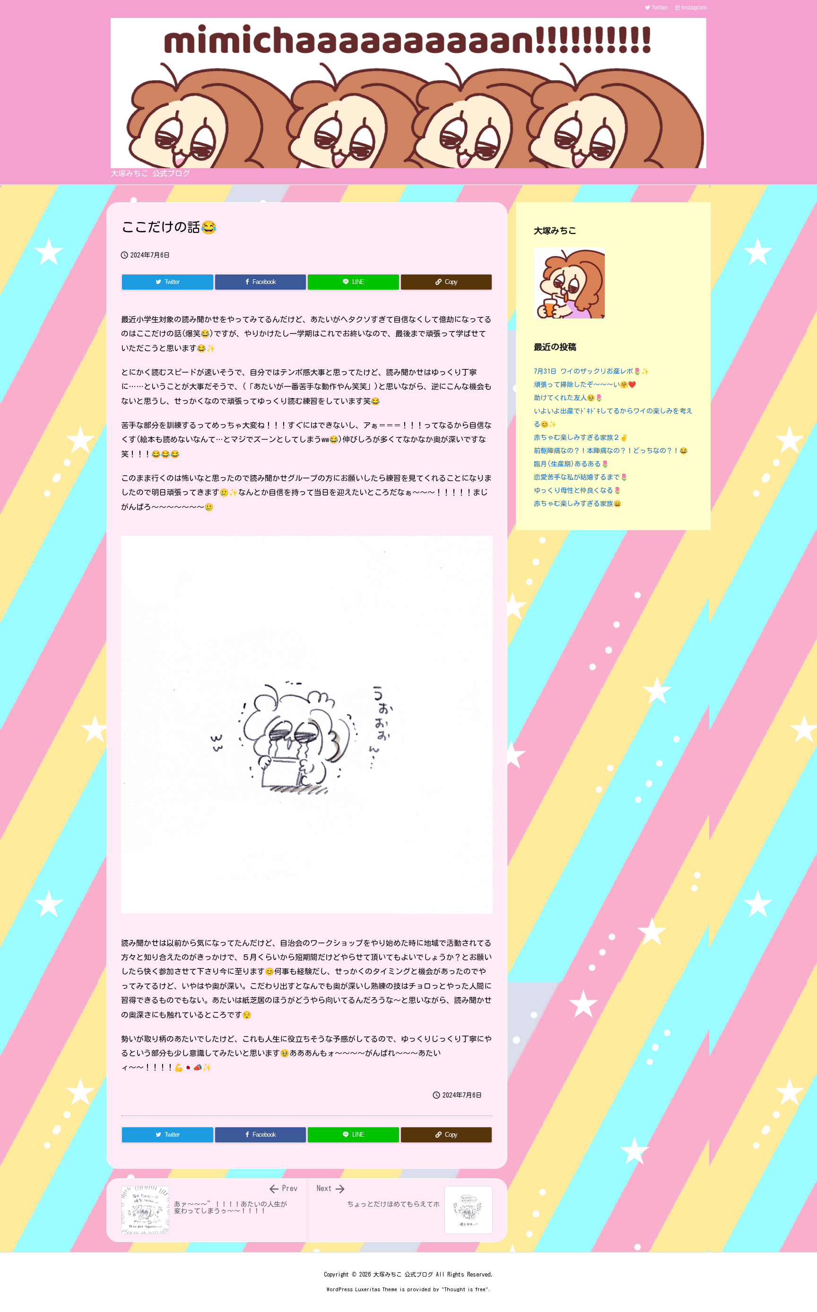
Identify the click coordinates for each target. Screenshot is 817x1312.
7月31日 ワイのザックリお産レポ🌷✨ (591, 371)
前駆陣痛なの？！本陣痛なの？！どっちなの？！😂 (610, 450)
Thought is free (465, 1289)
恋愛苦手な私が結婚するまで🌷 (581, 477)
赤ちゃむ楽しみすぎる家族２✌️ (581, 437)
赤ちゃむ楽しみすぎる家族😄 (577, 503)
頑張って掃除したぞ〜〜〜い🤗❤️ (585, 384)
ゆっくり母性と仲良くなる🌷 (577, 490)
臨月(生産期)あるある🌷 (571, 464)
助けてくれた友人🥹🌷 (568, 397)
